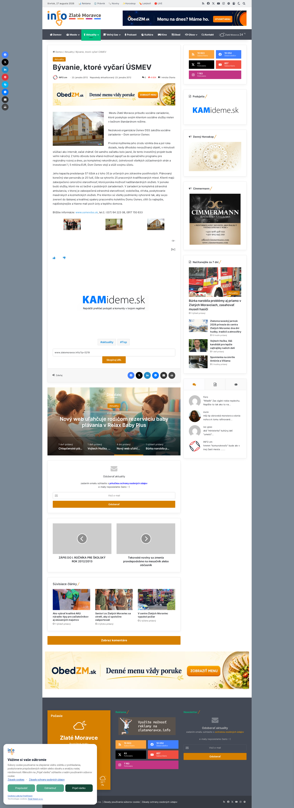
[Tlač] (171, 375)
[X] (139, 375)
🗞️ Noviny (113, 3)
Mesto (73, 34)
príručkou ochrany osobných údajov (128, 483)
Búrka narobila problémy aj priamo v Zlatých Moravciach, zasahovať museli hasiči (114, 422)
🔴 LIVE (158, 3)
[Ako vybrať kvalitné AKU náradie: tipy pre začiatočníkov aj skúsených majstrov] (71, 599)
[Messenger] (155, 375)
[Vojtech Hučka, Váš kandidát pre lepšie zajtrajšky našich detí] (198, 345)
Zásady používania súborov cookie (121, 802)
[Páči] (54, 257)
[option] (114, 421)
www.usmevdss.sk (87, 212)
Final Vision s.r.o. (35, 799)
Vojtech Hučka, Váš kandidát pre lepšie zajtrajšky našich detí (222, 344)
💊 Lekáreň (145, 3)
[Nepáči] (64, 257)
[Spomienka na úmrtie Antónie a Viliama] (198, 361)
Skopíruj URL (114, 359)
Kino (164, 34)
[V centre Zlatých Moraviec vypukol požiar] (156, 599)
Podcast (131, 34)
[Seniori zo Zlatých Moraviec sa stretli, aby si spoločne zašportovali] (114, 599)
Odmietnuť (50, 788)
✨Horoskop (129, 3)
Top (124, 342)
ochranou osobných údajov (229, 732)
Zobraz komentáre (114, 640)
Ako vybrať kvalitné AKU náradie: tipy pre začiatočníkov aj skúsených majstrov (70, 616)
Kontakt (209, 34)
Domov (57, 34)
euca (205, 412)
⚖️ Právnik (99, 3)
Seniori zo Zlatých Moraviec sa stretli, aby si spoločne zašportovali (113, 616)
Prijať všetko (79, 788)
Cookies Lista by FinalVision (20, 796)
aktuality (107, 342)
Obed (177, 34)
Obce (191, 34)
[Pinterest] (5, 77)
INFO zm (63, 77)
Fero (205, 397)
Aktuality (91, 34)
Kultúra (148, 34)
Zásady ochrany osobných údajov (159, 802)
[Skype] (5, 84)
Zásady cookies (16, 779)
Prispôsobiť (21, 788)
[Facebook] (131, 375)
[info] (74, 18)
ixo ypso (207, 426)
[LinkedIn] (147, 375)
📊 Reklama (84, 3)
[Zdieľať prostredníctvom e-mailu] (163, 375)
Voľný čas (112, 34)
